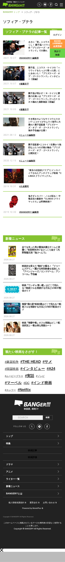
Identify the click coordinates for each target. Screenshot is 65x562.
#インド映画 (41, 383)
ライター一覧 (13, 479)
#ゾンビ (40, 376)
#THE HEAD (30, 361)
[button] (1, 550)
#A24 (51, 368)
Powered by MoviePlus (31, 508)
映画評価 (32, 457)
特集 (8, 443)
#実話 (29, 376)
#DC (26, 383)
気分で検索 (57, 53)
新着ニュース (13, 486)
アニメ (9, 471)
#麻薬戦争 (12, 361)
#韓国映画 (12, 368)
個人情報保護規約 (16, 502)
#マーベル (13, 383)
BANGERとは (14, 493)
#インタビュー (32, 368)
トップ (9, 436)
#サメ (47, 361)
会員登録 (57, 43)
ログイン (57, 35)
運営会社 (33, 502)
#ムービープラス (14, 376)
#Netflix (24, 390)
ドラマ (9, 464)
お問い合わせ (49, 502)
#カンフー (10, 390)
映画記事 (32, 450)
